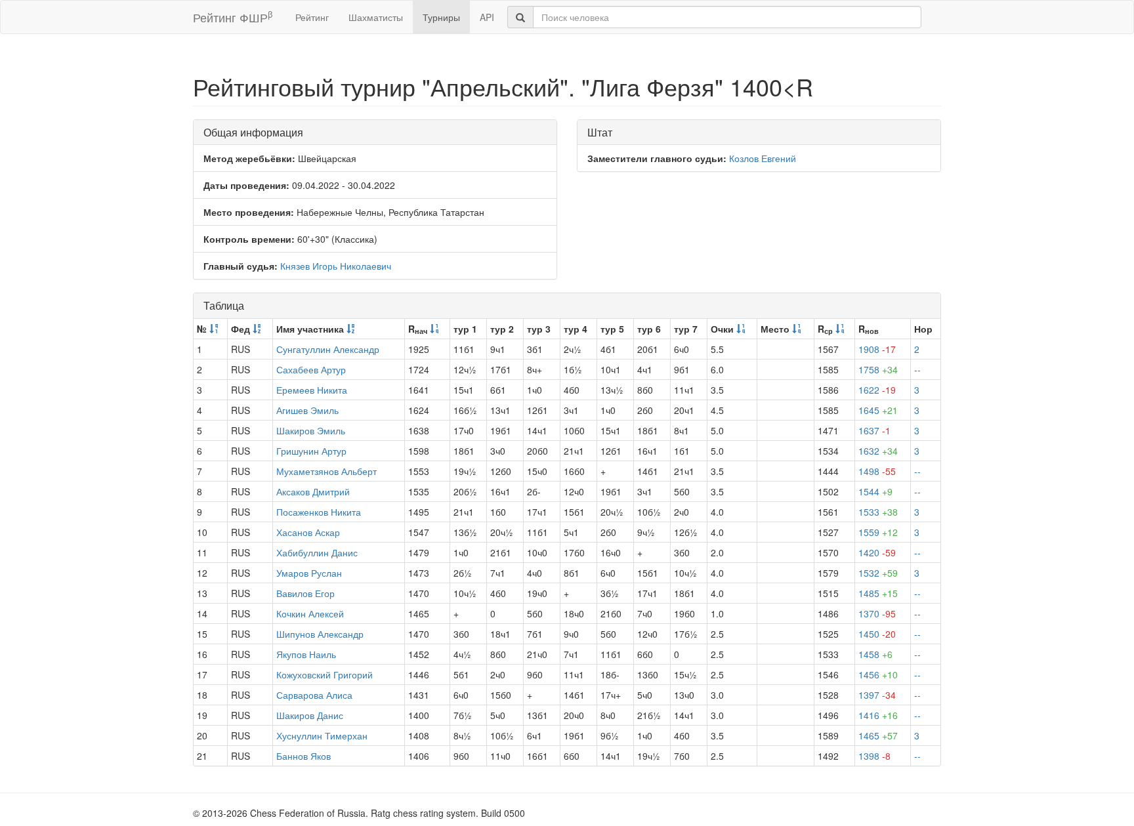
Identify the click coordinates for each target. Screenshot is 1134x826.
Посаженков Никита (318, 511)
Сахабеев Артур (311, 369)
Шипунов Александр (320, 633)
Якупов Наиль (306, 654)
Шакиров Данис (309, 715)
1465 (878, 735)
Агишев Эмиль (307, 410)
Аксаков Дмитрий (313, 491)
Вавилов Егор (305, 593)
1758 (878, 369)
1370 (877, 613)
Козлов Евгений (762, 158)
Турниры (441, 17)
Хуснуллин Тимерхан (322, 735)
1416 (878, 715)
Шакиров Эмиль (310, 430)
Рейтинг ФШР (232, 17)
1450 (877, 633)
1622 (877, 389)
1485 (878, 593)
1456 (878, 674)
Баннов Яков (303, 755)
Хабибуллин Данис (317, 552)
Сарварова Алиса (314, 694)
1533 (878, 511)
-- (917, 369)
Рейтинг (312, 17)
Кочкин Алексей (310, 613)
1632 (878, 450)
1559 (878, 532)
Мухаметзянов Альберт (326, 471)
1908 (877, 349)
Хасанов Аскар (308, 532)
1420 (877, 552)
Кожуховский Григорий (324, 674)
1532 (878, 572)
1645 (878, 410)
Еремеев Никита (311, 389)
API (487, 17)
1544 (875, 491)
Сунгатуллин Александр (327, 349)
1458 (875, 654)
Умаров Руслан (309, 572)
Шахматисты (375, 17)
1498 (877, 471)
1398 (874, 755)
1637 (874, 430)
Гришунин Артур (311, 450)
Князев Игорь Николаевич (335, 265)
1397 (877, 694)
